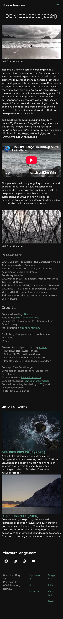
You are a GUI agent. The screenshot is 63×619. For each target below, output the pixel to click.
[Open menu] (58, 5)
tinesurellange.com (14, 5)
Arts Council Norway (27, 317)
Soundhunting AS (30, 327)
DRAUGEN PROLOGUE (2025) (23, 452)
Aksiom (28, 314)
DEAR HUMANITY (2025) (20, 516)
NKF (40, 384)
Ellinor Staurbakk (31, 377)
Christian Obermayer (37, 380)
